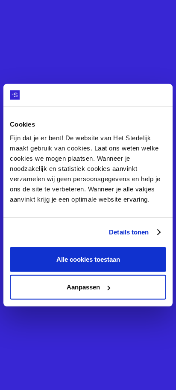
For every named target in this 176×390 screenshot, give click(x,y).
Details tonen (129, 232)
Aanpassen (83, 287)
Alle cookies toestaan (88, 259)
